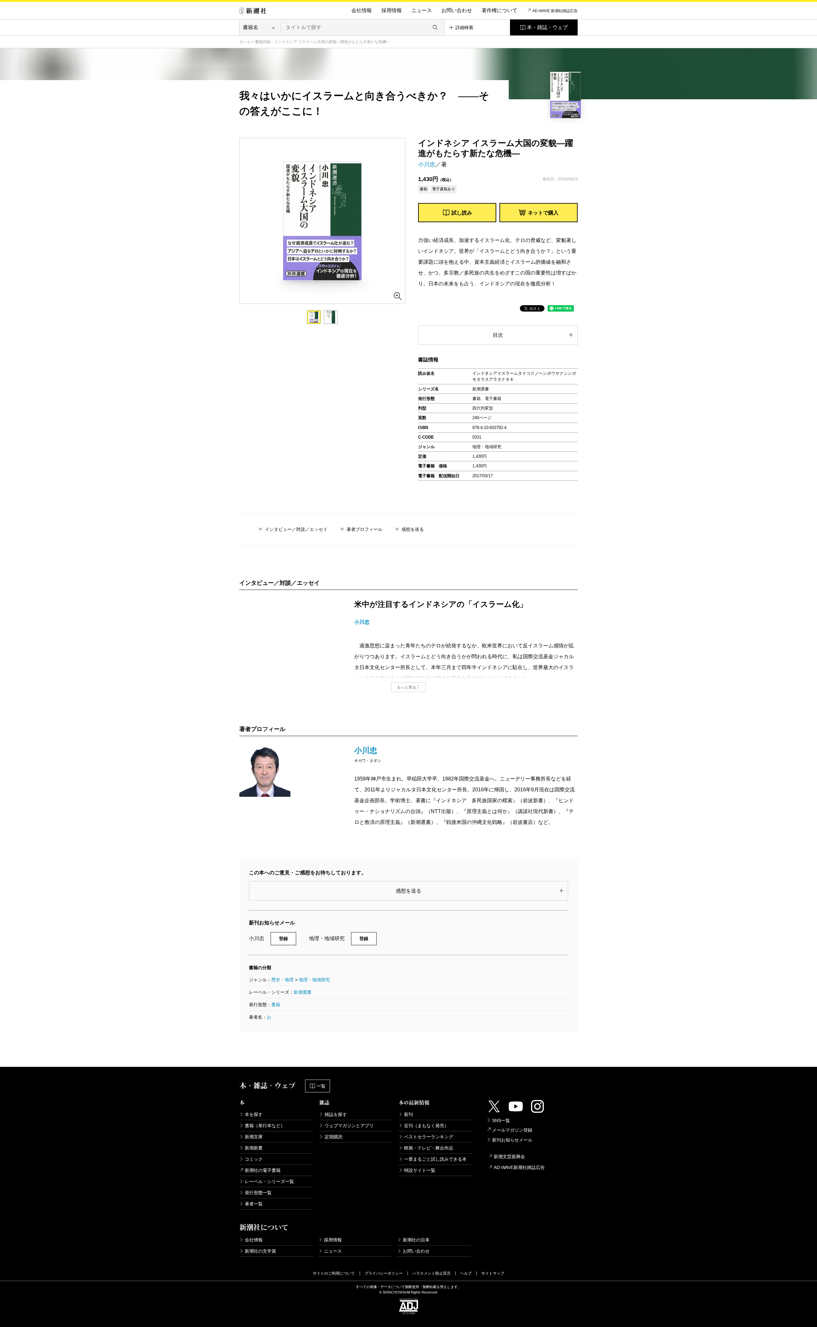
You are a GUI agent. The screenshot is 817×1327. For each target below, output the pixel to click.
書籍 (275, 1004)
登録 (283, 938)
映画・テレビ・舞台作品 (428, 1147)
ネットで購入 (543, 212)
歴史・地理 (282, 979)
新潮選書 (302, 992)
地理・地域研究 (314, 979)
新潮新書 (254, 1147)
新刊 (408, 1114)
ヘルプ (466, 1273)
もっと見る (406, 687)
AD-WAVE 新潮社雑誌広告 (555, 11)
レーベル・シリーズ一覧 (269, 1181)
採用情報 (391, 10)
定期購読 (333, 1136)
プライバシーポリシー (383, 1273)
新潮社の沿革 (416, 1239)
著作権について (499, 10)
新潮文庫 (254, 1136)
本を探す (254, 1114)
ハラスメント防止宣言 (431, 1273)
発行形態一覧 (258, 1192)
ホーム (245, 42)
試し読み (462, 212)
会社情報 (361, 10)
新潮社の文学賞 (260, 1251)
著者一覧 (254, 1203)
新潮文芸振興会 (509, 1156)
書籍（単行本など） (265, 1125)
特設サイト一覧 (419, 1170)
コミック (254, 1159)
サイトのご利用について (334, 1273)
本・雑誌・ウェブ (547, 27)
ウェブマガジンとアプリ (349, 1125)
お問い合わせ (456, 10)
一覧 (321, 1086)
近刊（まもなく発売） (426, 1125)
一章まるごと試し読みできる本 (435, 1159)
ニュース (421, 10)
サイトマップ (492, 1273)
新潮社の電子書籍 (263, 1170)
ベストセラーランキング (428, 1136)
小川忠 (426, 164)
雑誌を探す (336, 1114)
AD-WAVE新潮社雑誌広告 (519, 1167)
